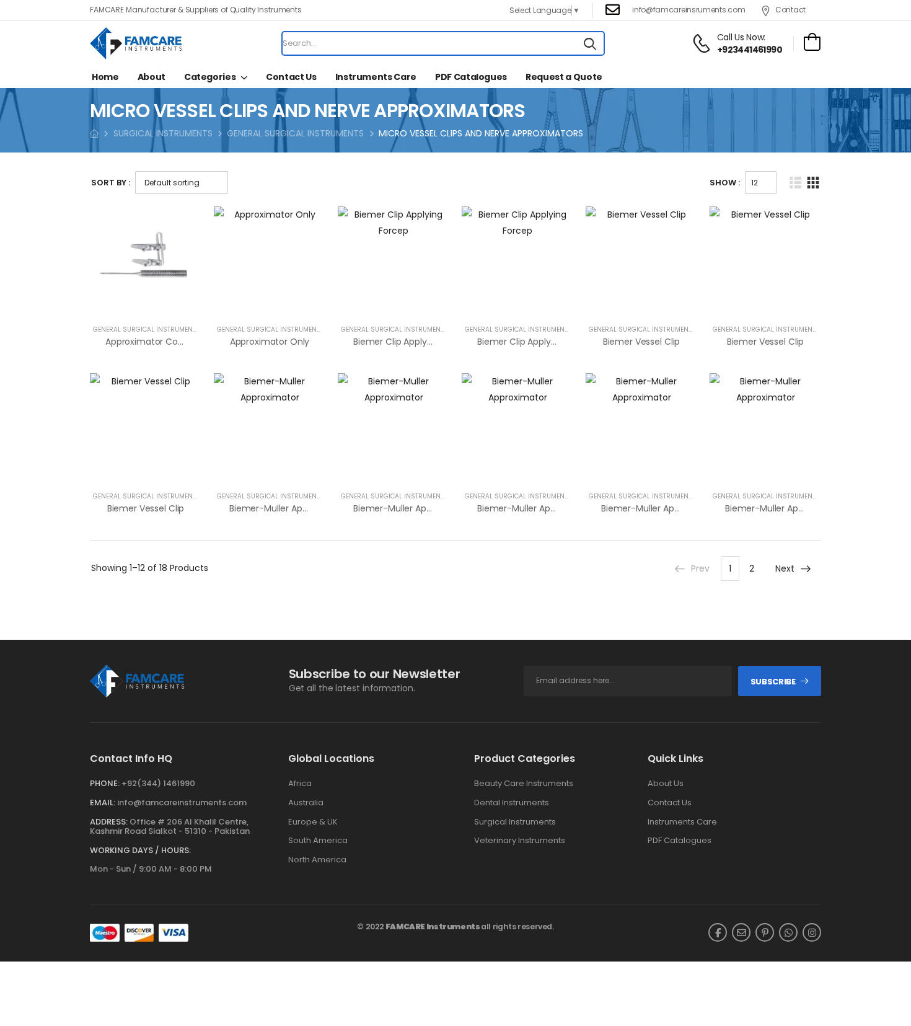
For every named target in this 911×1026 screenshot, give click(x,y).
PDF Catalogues (471, 77)
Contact (790, 9)
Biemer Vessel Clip (641, 341)
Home (105, 77)
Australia (305, 803)
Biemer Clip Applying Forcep (412, 341)
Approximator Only (270, 341)
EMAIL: (102, 802)
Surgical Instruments (515, 822)
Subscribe (773, 682)
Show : (725, 182)
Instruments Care (375, 77)
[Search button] (589, 43)
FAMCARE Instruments (432, 926)
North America (317, 860)
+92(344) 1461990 (158, 783)
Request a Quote (564, 77)
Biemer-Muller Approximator (289, 508)
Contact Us (291, 77)
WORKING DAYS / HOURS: (140, 851)
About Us (666, 784)
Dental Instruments (511, 803)
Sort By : (110, 182)
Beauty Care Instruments (523, 784)
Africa (300, 784)
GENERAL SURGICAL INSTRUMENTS (295, 133)
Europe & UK (313, 822)
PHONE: (105, 783)
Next (784, 568)
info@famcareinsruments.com (688, 9)
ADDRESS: (109, 822)
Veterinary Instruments (519, 841)
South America (318, 841)
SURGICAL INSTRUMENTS (163, 133)
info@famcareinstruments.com (182, 802)
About (151, 77)
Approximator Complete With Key (177, 341)
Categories (210, 77)
